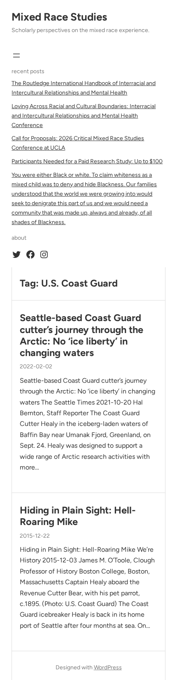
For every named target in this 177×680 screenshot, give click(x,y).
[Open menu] (16, 55)
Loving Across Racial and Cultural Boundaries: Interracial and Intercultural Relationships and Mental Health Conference (84, 116)
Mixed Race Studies (59, 16)
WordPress (108, 667)
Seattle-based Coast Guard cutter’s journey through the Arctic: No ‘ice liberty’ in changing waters (81, 335)
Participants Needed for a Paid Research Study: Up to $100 (87, 161)
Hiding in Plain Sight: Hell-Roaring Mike (78, 515)
